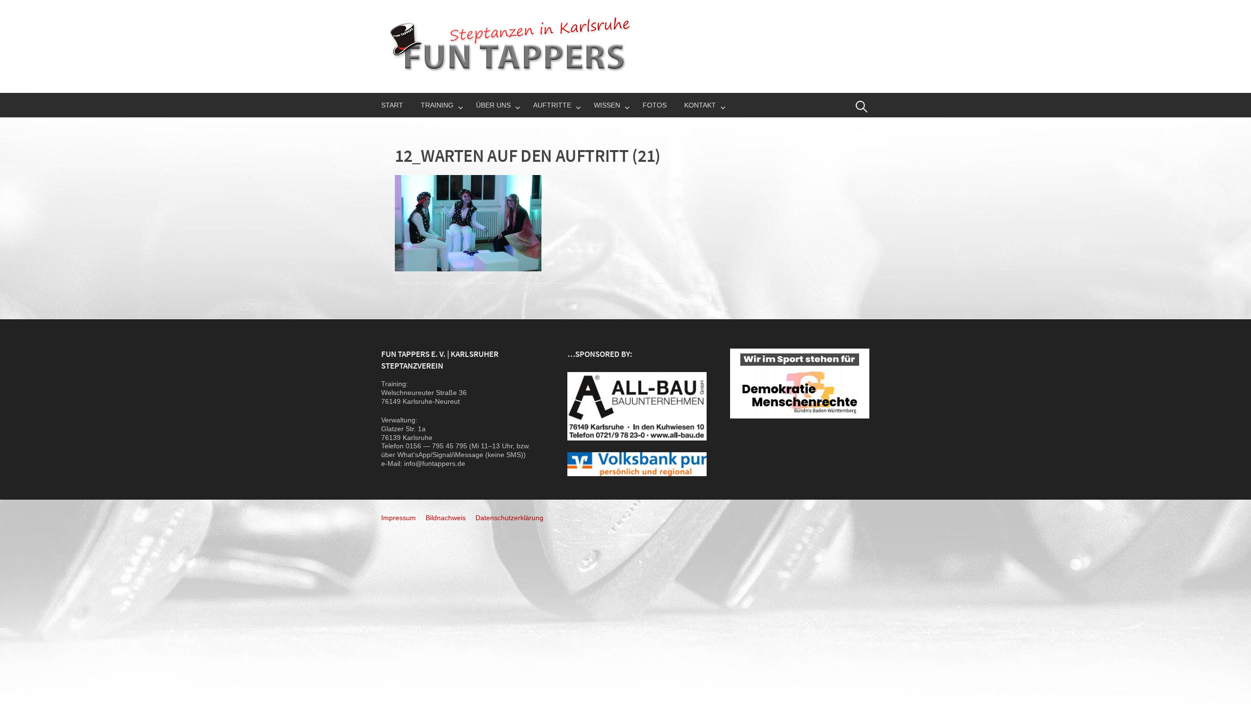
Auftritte (552, 105)
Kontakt (700, 105)
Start (392, 105)
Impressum (398, 518)
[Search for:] (861, 106)
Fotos (655, 105)
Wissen (607, 105)
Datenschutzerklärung (509, 518)
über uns (493, 105)
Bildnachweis (446, 518)
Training (437, 105)
